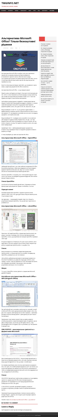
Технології (23, 10)
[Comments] (53, 39)
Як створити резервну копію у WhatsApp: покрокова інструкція (46, 49)
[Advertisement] (29, 25)
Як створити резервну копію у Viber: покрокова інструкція (47, 55)
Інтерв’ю (10, 10)
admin (11, 48)
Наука (16, 10)
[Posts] (42, 39)
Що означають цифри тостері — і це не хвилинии (46, 82)
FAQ (39, 10)
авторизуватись (27, 410)
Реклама (52, 10)
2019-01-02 (5, 48)
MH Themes (38, 415)
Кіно (30, 10)
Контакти (44, 10)
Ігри (34, 10)
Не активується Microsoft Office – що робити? (22, 399)
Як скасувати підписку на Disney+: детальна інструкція (47, 100)
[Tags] (48, 39)
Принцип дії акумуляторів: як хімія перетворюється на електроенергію (47, 61)
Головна (3, 10)
